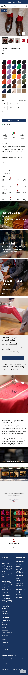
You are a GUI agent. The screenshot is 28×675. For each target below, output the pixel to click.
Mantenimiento (5, 166)
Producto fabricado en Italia (14, 136)
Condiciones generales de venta (6, 650)
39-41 (11, 103)
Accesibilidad (5, 646)
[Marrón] (19, 62)
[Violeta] (24, 66)
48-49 (17, 107)
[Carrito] (26, 6)
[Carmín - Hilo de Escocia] (5, 40)
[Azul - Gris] (9, 86)
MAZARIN (4, 46)
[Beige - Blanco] (19, 86)
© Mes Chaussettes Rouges (5, 670)
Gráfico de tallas (22, 100)
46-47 (11, 107)
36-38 (4, 103)
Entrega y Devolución (7, 632)
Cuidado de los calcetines (5, 638)
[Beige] (19, 81)
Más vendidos (5, 630)
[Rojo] (4, 71)
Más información (5, 373)
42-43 (17, 103)
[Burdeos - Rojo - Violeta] (4, 66)
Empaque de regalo (22, 136)
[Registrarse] (24, 663)
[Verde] (14, 62)
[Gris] (24, 62)
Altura (3, 162)
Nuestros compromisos (5, 623)
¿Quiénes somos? (6, 620)
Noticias (4, 627)
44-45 (4, 107)
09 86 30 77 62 (19, 585)
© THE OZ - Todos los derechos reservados (18, 670)
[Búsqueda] (5, 6)
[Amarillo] (14, 76)
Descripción (5, 143)
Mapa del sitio (5, 645)
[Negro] (24, 86)
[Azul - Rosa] (9, 62)
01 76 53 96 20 (19, 573)
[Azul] (4, 62)
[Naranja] (14, 71)
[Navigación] (2, 6)
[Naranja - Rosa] (19, 76)
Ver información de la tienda (9, 128)
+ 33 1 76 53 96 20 (21, 593)
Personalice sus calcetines (12, 358)
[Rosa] (9, 81)
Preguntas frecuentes (6, 642)
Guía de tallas (5, 635)
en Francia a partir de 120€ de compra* (6, 136)
